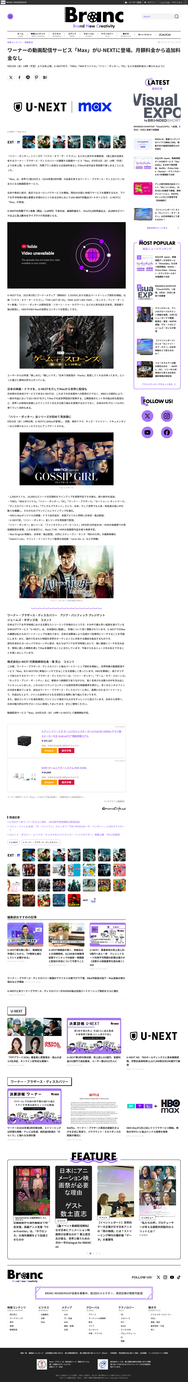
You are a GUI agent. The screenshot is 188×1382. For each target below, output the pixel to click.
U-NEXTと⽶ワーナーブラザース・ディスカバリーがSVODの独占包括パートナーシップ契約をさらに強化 (62, 992)
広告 (66, 1329)
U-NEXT (14, 842)
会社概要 (143, 1353)
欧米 (90, 1322)
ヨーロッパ (93, 1329)
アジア (91, 1325)
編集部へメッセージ (36, 1353)
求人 (153, 1329)
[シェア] (19, 77)
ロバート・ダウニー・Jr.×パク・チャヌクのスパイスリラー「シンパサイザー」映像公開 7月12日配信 (64, 834)
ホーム (20, 35)
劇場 (12, 1325)
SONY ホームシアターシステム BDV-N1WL (64, 767)
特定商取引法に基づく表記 (128, 1353)
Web (66, 1322)
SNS (66, 1314)
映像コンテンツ (38, 35)
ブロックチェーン (128, 1333)
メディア (72, 35)
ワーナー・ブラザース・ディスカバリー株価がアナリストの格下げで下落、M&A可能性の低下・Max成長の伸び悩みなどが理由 (66, 980)
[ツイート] (10, 77)
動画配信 (13, 1329)
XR (122, 1314)
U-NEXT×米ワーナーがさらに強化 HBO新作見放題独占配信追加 (44, 822)
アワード (92, 1314)
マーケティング (16, 1318)
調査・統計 (155, 1322)
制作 (12, 1322)
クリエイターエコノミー (161, 1314)
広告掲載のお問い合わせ (54, 1353)
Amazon (49, 750)
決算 (43, 1318)
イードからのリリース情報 (158, 1353)
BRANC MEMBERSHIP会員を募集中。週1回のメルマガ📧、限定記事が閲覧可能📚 (94, 1293)
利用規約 (113, 1353)
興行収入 (13, 1314)
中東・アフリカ (95, 1333)
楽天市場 (66, 750)
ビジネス (57, 35)
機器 (123, 1341)
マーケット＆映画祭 (97, 1318)
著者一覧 (23, 1353)
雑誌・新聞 (69, 1325)
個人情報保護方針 (71, 1353)
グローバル (89, 35)
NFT (122, 1322)
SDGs (153, 1318)
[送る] (27, 77)
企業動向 (44, 1314)
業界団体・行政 (157, 1325)
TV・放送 (68, 1318)
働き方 (126, 35)
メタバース (125, 1318)
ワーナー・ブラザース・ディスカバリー (42, 842)
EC (122, 1337)
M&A (43, 1322)
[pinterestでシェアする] (36, 77)
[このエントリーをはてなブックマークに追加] (44, 77)
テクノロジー (107, 35)
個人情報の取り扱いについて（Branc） (94, 1353)
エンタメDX (126, 1329)
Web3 (123, 1325)
